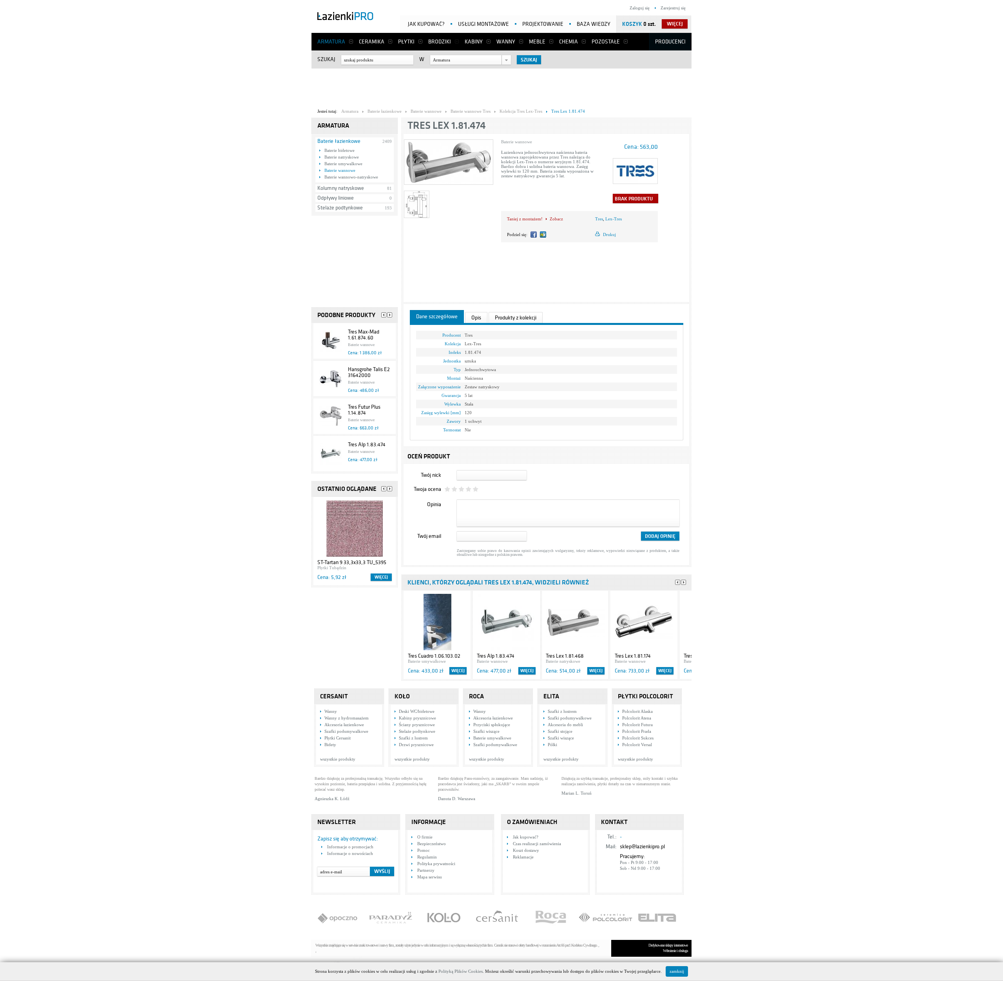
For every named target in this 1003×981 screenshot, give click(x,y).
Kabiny (474, 42)
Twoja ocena (427, 489)
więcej (675, 24)
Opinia (434, 504)
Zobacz (556, 218)
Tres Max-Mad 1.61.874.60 (363, 335)
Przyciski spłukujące (491, 724)
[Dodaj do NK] (543, 234)
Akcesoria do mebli (565, 724)
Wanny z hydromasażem (346, 718)
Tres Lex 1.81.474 (446, 125)
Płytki (406, 42)
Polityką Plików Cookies (460, 971)
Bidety (330, 744)
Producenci (670, 42)
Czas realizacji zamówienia (537, 843)
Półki (552, 744)
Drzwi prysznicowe (416, 744)
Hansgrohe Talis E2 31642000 (369, 372)
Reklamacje (523, 857)
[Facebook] (533, 234)
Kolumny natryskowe (340, 188)
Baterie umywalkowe (343, 163)
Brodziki (439, 42)
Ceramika (371, 42)
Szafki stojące (560, 731)
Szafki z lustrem (413, 738)
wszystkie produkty (337, 759)
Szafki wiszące (486, 731)
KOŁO (402, 696)
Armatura (331, 42)
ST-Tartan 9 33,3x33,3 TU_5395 (351, 562)
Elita (551, 696)
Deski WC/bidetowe (417, 711)
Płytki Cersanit (337, 738)
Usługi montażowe (483, 24)
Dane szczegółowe (437, 316)
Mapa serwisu (429, 877)
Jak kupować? (426, 24)
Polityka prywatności (436, 863)
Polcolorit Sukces (638, 738)
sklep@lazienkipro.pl (642, 846)
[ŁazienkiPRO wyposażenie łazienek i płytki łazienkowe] (345, 17)
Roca (476, 696)
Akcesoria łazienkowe (344, 724)
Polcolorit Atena (636, 718)
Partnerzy (426, 870)
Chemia (568, 42)
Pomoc (423, 850)
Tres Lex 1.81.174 (633, 656)
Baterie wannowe (339, 170)
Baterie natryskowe (341, 157)
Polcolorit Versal (637, 744)
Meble (537, 42)
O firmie (425, 837)
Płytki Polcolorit (645, 696)
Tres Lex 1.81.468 (565, 656)
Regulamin (427, 857)
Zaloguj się (640, 7)
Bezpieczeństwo (431, 843)
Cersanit (334, 696)
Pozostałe (606, 42)
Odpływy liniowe (335, 198)
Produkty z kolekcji (515, 318)
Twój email (429, 536)
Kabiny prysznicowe (417, 718)
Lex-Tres (613, 218)
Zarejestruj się (673, 7)
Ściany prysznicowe (417, 724)
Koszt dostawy (526, 850)
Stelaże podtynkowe (340, 208)
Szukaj (326, 59)
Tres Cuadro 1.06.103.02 (434, 656)
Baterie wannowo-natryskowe (351, 177)
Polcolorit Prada (636, 731)
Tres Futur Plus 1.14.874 (364, 410)
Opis (476, 318)
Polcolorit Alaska (637, 711)
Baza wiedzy (593, 24)
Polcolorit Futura (637, 724)
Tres (599, 218)
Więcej (381, 577)
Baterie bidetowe (339, 150)
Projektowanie (542, 24)
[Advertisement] (501, 86)
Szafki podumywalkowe (346, 731)
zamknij (677, 971)
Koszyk (632, 24)
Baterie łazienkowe (338, 141)
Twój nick (431, 475)
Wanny (505, 42)
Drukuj (609, 234)
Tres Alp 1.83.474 (367, 444)
